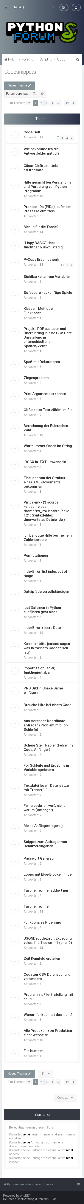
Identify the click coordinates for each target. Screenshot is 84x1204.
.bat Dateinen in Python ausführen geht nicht (42, 609)
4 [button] (52, 103)
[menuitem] (18, 7)
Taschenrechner (37, 906)
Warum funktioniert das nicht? (48, 1014)
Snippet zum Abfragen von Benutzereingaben (45, 843)
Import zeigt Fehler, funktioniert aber (39, 670)
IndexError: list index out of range (45, 573)
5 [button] (58, 103)
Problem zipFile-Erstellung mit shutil (48, 996)
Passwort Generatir (39, 858)
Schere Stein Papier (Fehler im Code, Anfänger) (48, 747)
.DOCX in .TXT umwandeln (45, 462)
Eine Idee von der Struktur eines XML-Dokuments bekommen (44, 482)
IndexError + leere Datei (43, 627)
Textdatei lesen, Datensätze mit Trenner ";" (46, 787)
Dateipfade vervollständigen (46, 591)
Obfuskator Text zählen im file (48, 410)
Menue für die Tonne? (41, 227)
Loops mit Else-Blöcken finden (48, 874)
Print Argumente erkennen (45, 394)
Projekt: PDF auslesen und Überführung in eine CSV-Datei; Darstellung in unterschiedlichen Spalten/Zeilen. (48, 337)
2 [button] (41, 103)
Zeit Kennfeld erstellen (42, 958)
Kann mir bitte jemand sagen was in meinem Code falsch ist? (47, 647)
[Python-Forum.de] (42, 32)
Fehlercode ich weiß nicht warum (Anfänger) (44, 807)
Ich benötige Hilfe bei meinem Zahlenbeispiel (48, 537)
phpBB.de (50, 1199)
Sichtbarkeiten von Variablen (47, 276)
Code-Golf (32, 132)
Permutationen (36, 555)
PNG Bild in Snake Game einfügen (43, 690)
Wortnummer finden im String (48, 446)
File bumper (33, 1051)
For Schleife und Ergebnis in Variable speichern (46, 767)
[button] (29, 103)
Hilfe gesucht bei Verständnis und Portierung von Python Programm (47, 186)
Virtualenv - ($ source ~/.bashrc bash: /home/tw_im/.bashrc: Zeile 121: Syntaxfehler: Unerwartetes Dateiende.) (46, 511)
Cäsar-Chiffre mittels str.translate (41, 167)
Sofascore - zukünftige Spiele (48, 292)
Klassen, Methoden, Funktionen (39, 310)
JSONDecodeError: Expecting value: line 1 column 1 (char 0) (48, 940)
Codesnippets (20, 72)
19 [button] (66, 103)
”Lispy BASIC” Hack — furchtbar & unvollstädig (43, 245)
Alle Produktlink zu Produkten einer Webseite (48, 1032)
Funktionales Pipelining (42, 922)
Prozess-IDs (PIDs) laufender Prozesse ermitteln (47, 209)
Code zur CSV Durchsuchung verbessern (47, 976)
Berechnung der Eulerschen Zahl (46, 428)
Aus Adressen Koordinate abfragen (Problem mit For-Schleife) (46, 725)
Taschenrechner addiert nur (46, 890)
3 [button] (47, 103)
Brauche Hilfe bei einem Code (47, 705)
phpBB (24, 1195)
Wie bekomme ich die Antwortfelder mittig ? (41, 151)
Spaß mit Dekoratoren (42, 362)
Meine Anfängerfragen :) (43, 825)
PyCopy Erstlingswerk (41, 259)
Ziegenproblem (36, 378)
